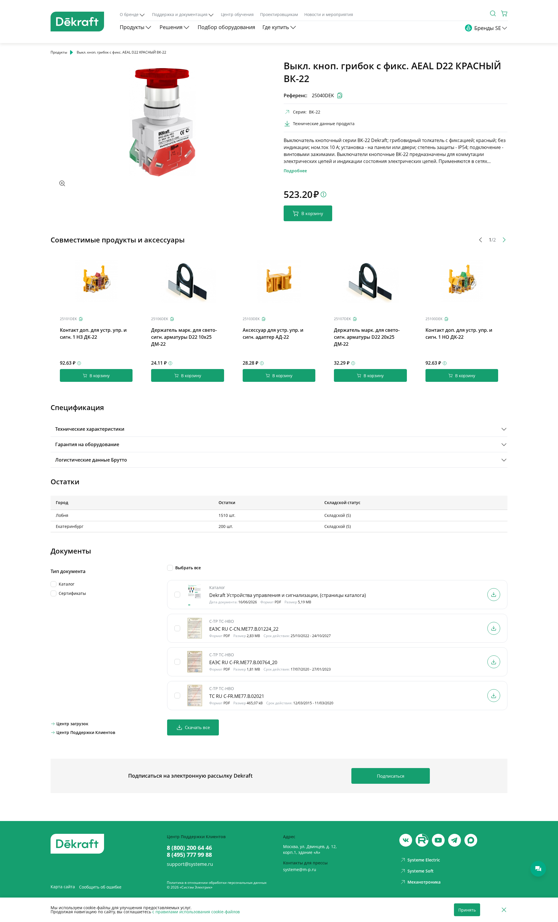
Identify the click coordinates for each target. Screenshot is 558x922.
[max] (470, 840)
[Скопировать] (80, 319)
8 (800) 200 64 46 (189, 847)
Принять (467, 910)
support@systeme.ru (190, 864)
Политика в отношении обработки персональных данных (217, 882)
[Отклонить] (503, 910)
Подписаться (390, 776)
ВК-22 (314, 112)
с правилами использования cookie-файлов (196, 911)
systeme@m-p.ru (299, 869)
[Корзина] (504, 13)
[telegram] (454, 840)
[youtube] (422, 840)
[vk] (405, 840)
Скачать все (197, 727)
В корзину (312, 213)
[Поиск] (492, 13)
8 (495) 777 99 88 (189, 854)
